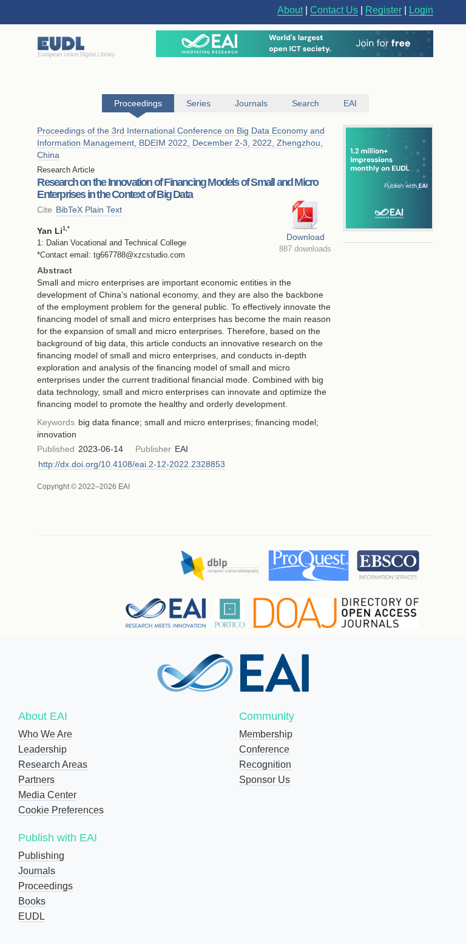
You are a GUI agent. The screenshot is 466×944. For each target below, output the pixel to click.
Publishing (41, 855)
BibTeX (69, 209)
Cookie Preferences (61, 810)
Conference (264, 749)
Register (383, 10)
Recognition (265, 764)
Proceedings (45, 886)
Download (305, 237)
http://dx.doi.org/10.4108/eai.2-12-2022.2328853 (131, 464)
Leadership (42, 749)
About (290, 10)
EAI (350, 103)
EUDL (31, 916)
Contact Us (334, 10)
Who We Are (45, 734)
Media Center (47, 795)
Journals (36, 871)
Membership (265, 734)
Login (421, 10)
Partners (36, 780)
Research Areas (52, 764)
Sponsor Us (264, 780)
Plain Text (103, 209)
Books (32, 901)
